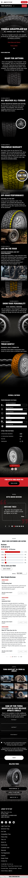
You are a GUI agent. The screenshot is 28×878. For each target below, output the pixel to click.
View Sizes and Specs (14, 42)
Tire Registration (5, 853)
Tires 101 (3, 839)
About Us (3, 842)
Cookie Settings (4, 870)
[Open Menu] (1, 2)
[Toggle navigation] (13, 6)
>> (21, 656)
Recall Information (13, 868)
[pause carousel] (12, 529)
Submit (14, 757)
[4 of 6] (19, 529)
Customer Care (5, 847)
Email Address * (14, 734)
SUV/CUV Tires (5, 829)
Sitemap (20, 868)
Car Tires (3, 831)
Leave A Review (7, 568)
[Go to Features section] (14, 48)
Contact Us (4, 861)
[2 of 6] (16, 529)
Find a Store (24, 2)
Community (4, 845)
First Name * (14, 719)
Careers (3, 855)
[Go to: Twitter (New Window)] (6, 822)
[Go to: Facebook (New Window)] (2, 822)
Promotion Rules (4, 868)
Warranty (3, 850)
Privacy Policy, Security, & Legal (15, 866)
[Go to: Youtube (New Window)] (14, 822)
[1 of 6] (14, 529)
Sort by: (14, 573)
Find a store (14, 483)
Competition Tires (6, 834)
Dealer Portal (4, 858)
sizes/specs (24, 5)
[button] (14, 456)
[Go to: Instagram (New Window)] (10, 822)
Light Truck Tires (5, 826)
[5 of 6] (21, 529)
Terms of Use (4, 866)
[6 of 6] (23, 529)
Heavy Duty (4, 837)
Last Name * (14, 727)
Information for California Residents (15, 750)
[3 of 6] (18, 529)
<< (7, 656)
